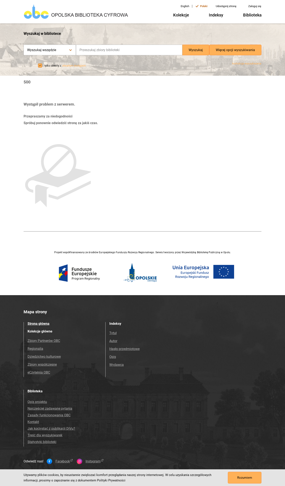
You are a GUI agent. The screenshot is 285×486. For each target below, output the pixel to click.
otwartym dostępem (74, 65)
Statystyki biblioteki (42, 442)
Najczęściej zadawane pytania (50, 408)
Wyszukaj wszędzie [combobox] (41, 50)
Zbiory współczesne (42, 364)
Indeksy (216, 15)
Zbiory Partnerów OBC (44, 341)
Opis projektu (37, 402)
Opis (112, 357)
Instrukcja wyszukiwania (246, 63)
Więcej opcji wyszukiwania (235, 50)
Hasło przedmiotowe (124, 349)
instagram (93, 461)
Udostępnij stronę (226, 6)
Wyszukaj (196, 50)
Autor (113, 341)
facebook (62, 461)
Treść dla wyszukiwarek (45, 435)
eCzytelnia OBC (39, 372)
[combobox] (129, 50)
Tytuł (113, 333)
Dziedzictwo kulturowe (44, 357)
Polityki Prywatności (111, 480)
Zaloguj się (254, 6)
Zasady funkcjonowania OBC (49, 415)
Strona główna (38, 324)
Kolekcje (181, 15)
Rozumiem (244, 478)
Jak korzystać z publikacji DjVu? (51, 429)
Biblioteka (252, 15)
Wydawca (116, 365)
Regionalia (35, 349)
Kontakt (33, 422)
